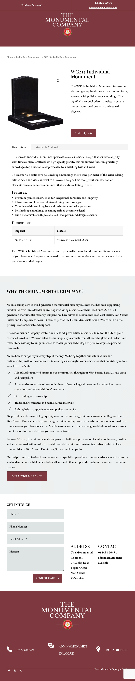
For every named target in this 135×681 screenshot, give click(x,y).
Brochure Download (32, 5)
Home (10, 57)
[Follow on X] (21, 671)
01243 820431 (107, 552)
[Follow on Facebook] (9, 671)
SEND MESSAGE (45, 577)
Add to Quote (83, 133)
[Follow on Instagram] (15, 671)
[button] (58, 81)
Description (19, 147)
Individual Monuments (28, 57)
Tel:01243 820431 (103, 2)
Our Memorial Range (27, 476)
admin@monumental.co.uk (103, 7)
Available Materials (47, 147)
